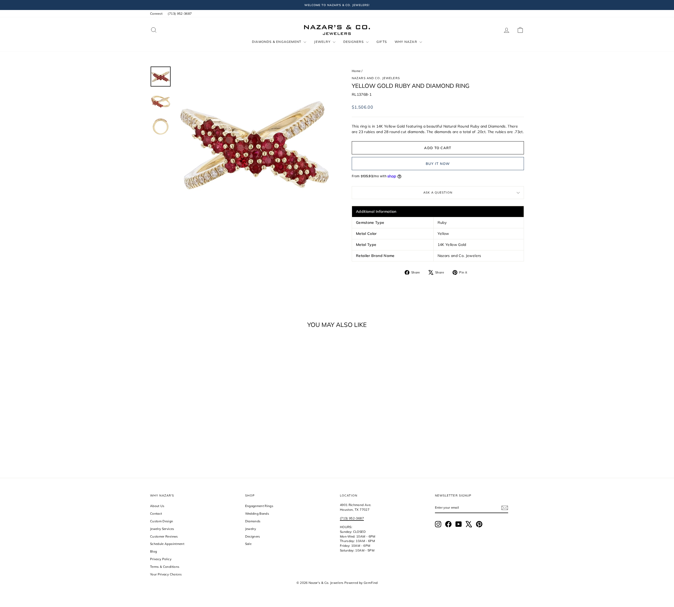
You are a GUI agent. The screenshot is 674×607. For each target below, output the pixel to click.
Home (356, 71)
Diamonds (253, 521)
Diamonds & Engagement (277, 42)
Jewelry (322, 42)
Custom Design (161, 521)
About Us (157, 506)
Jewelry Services (162, 529)
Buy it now (438, 163)
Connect (156, 14)
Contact (156, 513)
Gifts (381, 42)
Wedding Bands (257, 513)
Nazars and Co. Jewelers (376, 78)
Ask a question (437, 192)
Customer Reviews (164, 536)
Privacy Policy (160, 559)
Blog (153, 551)
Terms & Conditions (164, 567)
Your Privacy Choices (166, 574)
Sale (248, 544)
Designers (354, 42)
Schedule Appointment (167, 544)
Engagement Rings (259, 506)
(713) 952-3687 (180, 14)
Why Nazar (406, 42)
